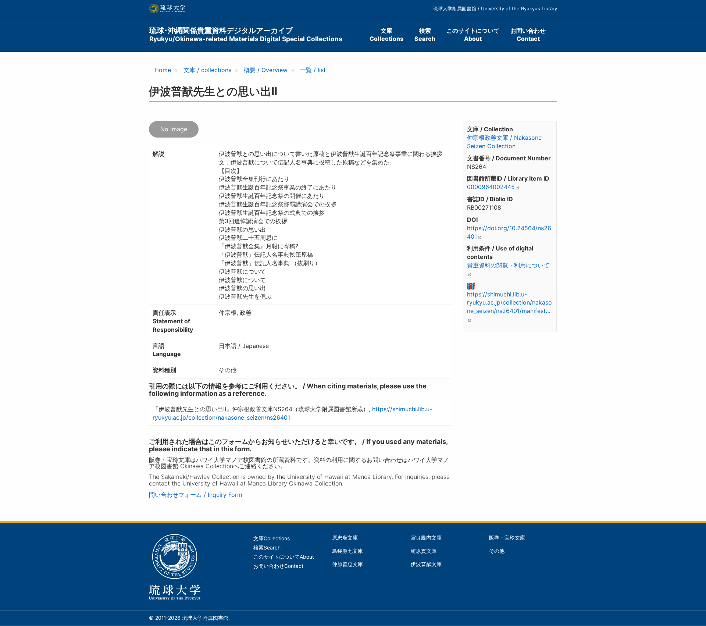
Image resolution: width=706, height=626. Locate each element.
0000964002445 (491, 187)
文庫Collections (386, 34)
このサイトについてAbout (472, 34)
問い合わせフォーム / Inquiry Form (195, 494)
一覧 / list (313, 70)
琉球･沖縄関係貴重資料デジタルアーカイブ (245, 34)
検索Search (424, 34)
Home (162, 70)
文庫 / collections (207, 70)
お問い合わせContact (528, 34)
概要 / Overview (266, 70)
